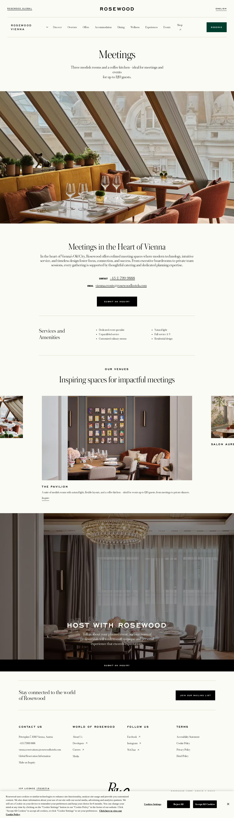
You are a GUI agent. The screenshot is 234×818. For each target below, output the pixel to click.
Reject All (178, 804)
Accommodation (103, 27)
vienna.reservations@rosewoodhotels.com (40, 749)
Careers (79, 749)
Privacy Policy (183, 749)
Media (76, 756)
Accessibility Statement (188, 736)
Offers (86, 27)
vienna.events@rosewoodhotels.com (121, 286)
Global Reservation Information (35, 756)
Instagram (134, 743)
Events (166, 27)
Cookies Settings (152, 804)
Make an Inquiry (27, 762)
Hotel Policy (182, 756)
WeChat (133, 749)
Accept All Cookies (205, 804)
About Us (77, 736)
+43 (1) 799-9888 (122, 278)
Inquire (45, 497)
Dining (121, 27)
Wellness (135, 27)
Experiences (151, 27)
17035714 (43, 788)
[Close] (228, 804)
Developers (80, 743)
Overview (72, 27)
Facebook (134, 736)
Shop (179, 24)
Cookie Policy (183, 743)
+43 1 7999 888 (27, 743)
